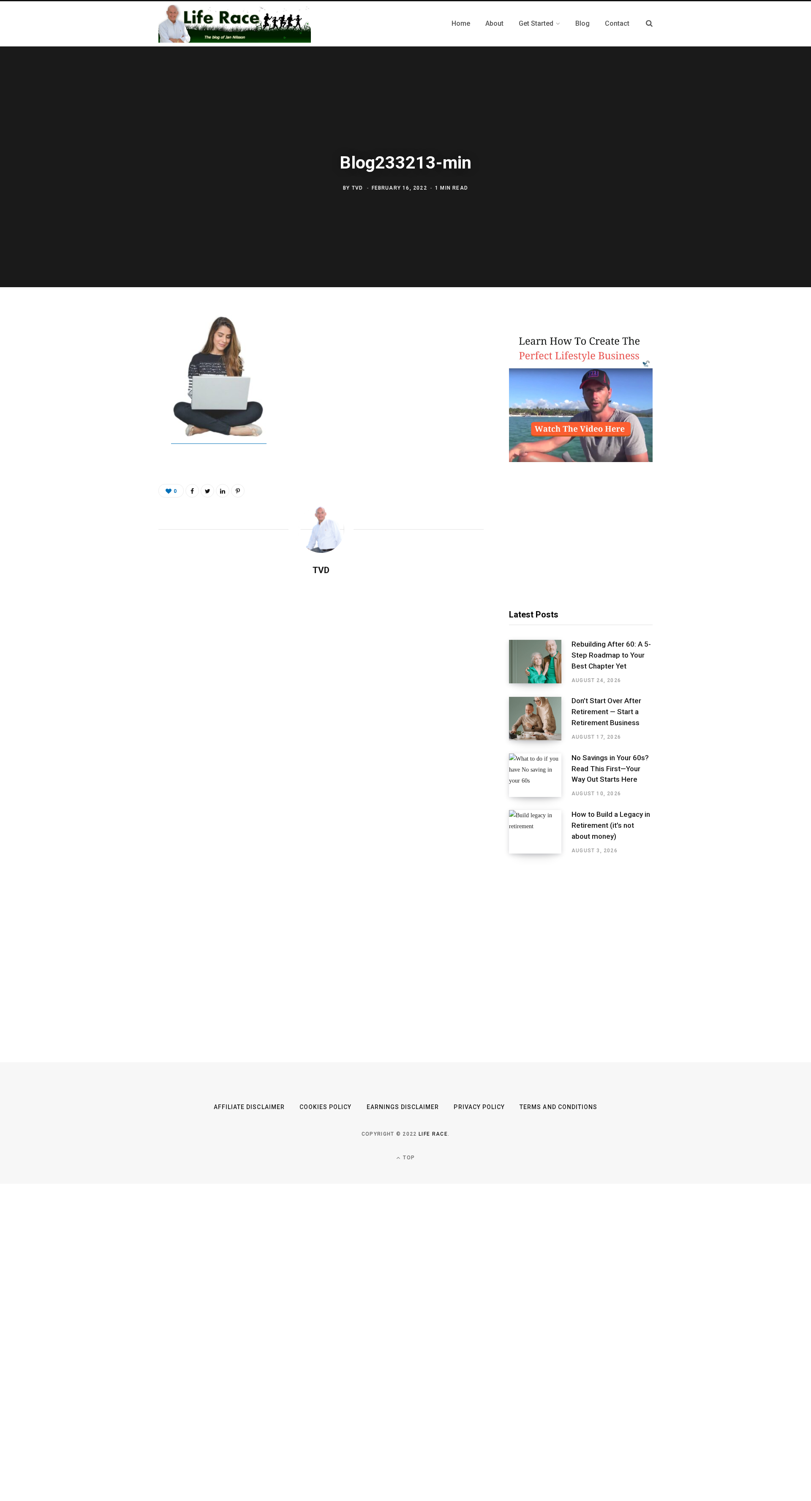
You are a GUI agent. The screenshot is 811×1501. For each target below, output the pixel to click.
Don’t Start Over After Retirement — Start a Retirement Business (606, 711)
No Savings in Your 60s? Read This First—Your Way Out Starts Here (610, 768)
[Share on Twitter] (116, 369)
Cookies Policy (325, 1107)
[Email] (116, 413)
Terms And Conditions (558, 1107)
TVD (357, 188)
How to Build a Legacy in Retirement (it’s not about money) (611, 825)
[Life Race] (234, 24)
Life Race (433, 1134)
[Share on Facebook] (116, 346)
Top (408, 1158)
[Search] (649, 23)
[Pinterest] (116, 391)
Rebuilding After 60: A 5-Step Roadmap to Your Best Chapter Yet (611, 655)
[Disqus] (321, 691)
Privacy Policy (479, 1107)
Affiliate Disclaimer (249, 1107)
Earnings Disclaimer (403, 1107)
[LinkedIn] (222, 491)
